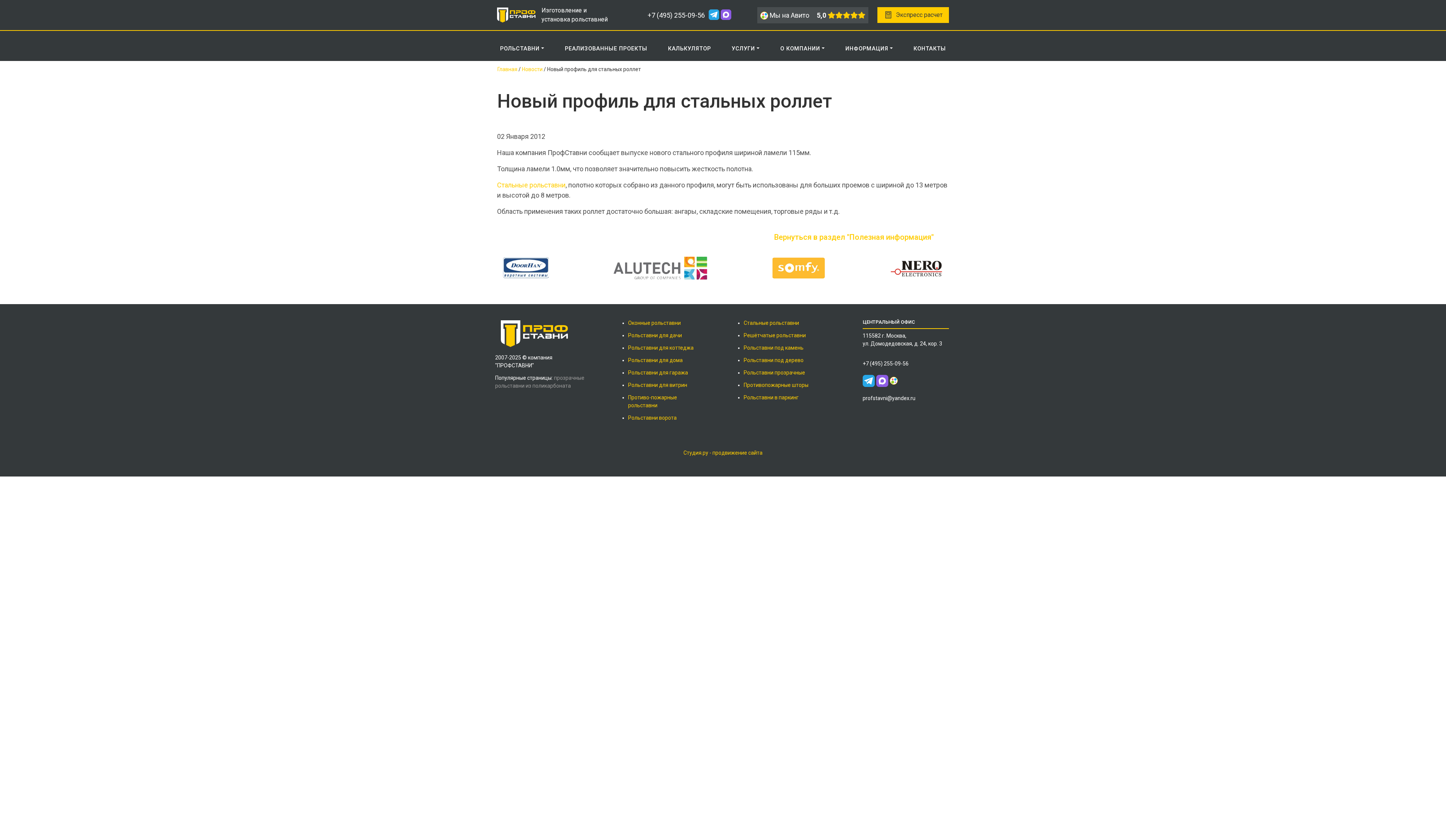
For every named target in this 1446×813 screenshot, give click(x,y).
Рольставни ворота (652, 418)
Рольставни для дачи (655, 335)
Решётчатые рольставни (775, 335)
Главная (507, 69)
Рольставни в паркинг (771, 397)
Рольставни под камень (774, 348)
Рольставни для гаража (658, 373)
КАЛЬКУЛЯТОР (689, 48)
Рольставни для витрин (657, 385)
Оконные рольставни (654, 323)
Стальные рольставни (531, 185)
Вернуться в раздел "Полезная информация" (854, 237)
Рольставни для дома (655, 360)
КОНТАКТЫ (930, 48)
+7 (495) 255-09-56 (676, 15)
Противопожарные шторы (776, 385)
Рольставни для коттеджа (661, 348)
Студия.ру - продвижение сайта (723, 453)
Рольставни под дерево (774, 360)
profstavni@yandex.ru (889, 398)
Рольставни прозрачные (774, 373)
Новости (532, 69)
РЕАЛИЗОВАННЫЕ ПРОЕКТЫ (606, 48)
